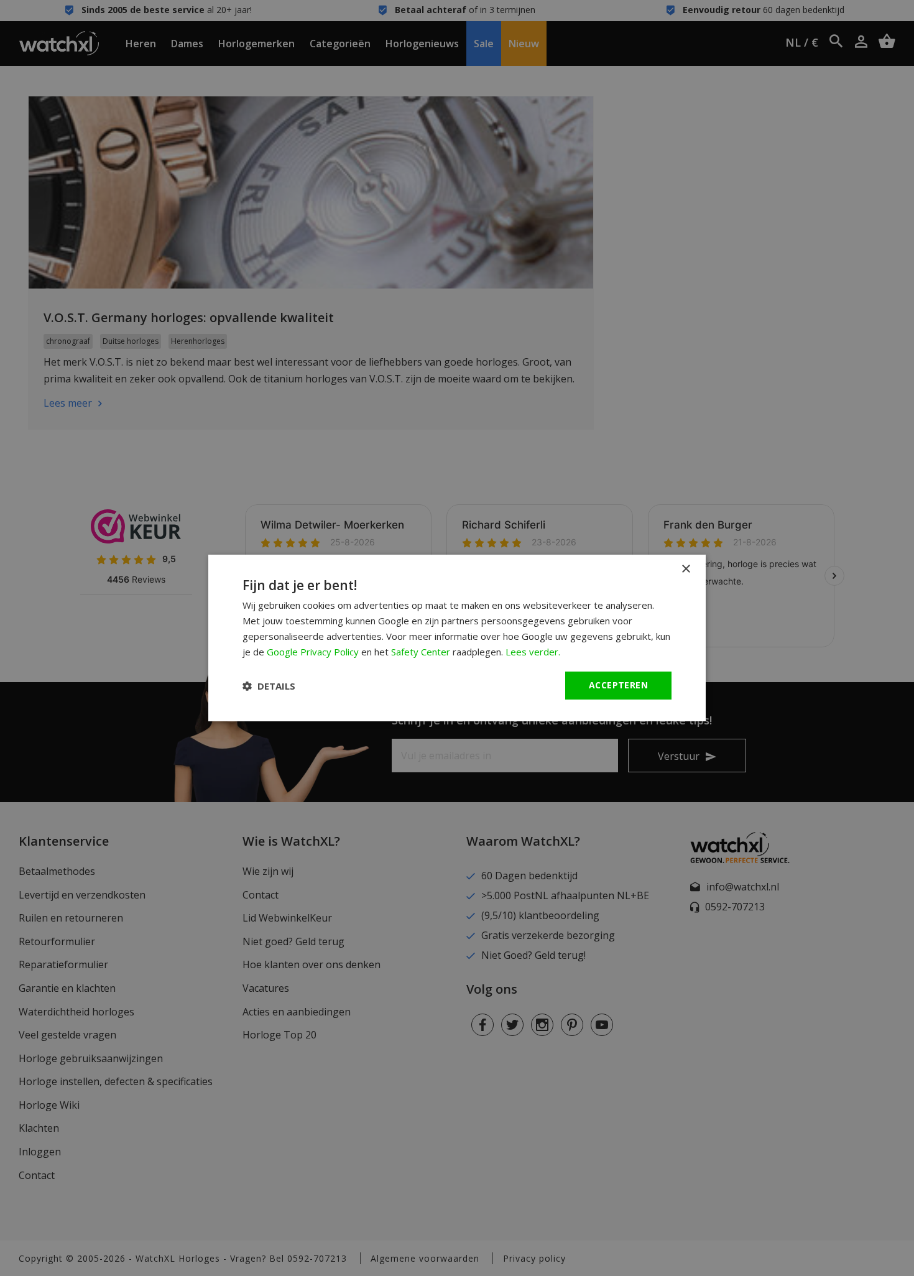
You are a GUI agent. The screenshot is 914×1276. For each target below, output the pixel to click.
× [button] (685, 569)
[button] (268, 686)
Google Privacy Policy (313, 651)
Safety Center (420, 651)
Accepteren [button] (618, 685)
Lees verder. (532, 651)
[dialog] (457, 638)
